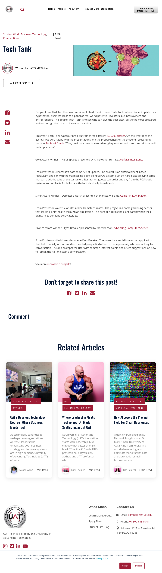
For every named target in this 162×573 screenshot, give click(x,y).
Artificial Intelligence (131, 159)
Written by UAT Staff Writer (31, 68)
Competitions (11, 38)
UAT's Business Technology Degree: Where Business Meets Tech (28, 422)
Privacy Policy (102, 558)
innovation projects (58, 264)
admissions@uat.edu (140, 514)
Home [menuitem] (51, 8)
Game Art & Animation (133, 195)
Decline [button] (138, 565)
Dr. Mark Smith (55, 143)
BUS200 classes (116, 136)
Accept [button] (125, 565)
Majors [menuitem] (61, 8)
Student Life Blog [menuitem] (99, 527)
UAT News (18, 408)
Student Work (11, 34)
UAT (66, 401)
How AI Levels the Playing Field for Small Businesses (131, 420)
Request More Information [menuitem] (99, 8)
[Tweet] (7, 122)
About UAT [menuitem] (75, 8)
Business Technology (33, 34)
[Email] (7, 142)
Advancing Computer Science (131, 228)
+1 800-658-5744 (139, 521)
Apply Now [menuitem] (95, 521)
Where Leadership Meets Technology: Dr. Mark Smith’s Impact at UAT (78, 422)
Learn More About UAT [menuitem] (101, 515)
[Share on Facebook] (7, 113)
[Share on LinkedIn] (7, 132)
